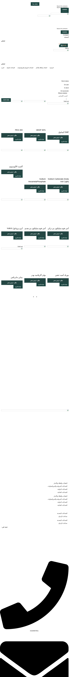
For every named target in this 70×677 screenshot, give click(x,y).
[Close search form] (68, 2)
